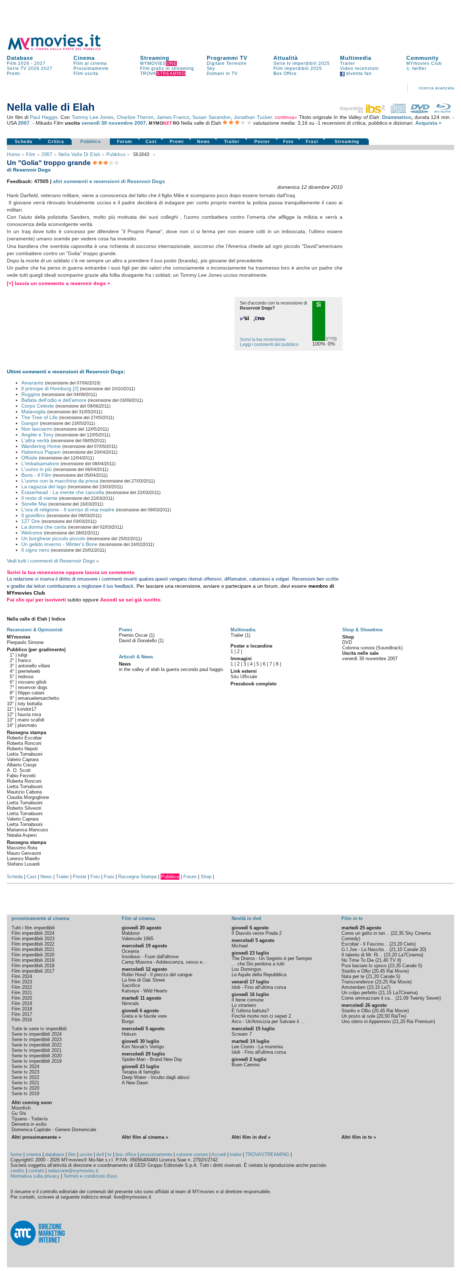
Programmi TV (227, 58)
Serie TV (17, 68)
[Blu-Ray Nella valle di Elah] (442, 111)
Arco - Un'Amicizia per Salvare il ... (268, 1021)
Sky (211, 68)
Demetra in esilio (29, 1124)
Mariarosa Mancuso (27, 829)
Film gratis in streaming (167, 68)
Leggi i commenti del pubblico (269, 344)
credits (17, 1170)
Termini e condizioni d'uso (90, 1176)
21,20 (373, 976)
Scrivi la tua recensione (263, 339)
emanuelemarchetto (38, 698)
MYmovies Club (424, 63)
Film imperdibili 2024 (33, 933)
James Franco (173, 117)
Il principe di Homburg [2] (50, 388)
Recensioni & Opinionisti (35, 629)
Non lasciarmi (36, 429)
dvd (100, 1154)
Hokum (129, 1034)
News (203, 141)
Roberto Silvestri (24, 808)
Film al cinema (90, 63)
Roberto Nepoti (22, 748)
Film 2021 (22, 992)
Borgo (128, 1021)
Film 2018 (22, 1009)
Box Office (285, 73)
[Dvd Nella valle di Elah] (420, 111)
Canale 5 (411, 965)
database (54, 1154)
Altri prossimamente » (36, 1137)
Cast (151, 141)
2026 (34, 68)
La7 (385, 987)
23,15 (374, 987)
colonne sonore (192, 1154)
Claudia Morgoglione (28, 797)
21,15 (385, 992)
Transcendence (357, 982)
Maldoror (131, 933)
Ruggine (30, 394)
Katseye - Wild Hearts (144, 991)
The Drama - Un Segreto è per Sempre (272, 958)
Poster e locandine (251, 646)
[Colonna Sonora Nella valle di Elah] (398, 111)
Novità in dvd (246, 918)
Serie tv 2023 (25, 1072)
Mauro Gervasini (24, 853)
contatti (36, 1170)
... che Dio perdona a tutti (258, 963)
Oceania (130, 951)
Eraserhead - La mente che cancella (62, 492)
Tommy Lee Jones (93, 117)
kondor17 (26, 709)
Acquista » (428, 123)
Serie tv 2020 (25, 1088)
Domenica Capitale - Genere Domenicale (54, 1129)
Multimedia (355, 58)
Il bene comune (248, 1000)
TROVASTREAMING (267, 1154)
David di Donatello (138, 640)
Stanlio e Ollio (356, 971)
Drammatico (396, 117)
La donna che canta (44, 527)
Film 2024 (22, 976)
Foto (288, 141)
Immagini (241, 658)
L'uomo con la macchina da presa (59, 481)
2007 (24, 123)
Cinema (84, 58)
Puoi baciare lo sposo (363, 965)
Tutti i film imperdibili (33, 927)
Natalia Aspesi (22, 835)
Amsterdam (353, 987)
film (31, 154)
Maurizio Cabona (24, 792)
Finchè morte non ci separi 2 (261, 1016)
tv (110, 1154)
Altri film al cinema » (145, 1137)
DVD (347, 642)
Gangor (30, 423)
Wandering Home (41, 446)
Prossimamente (91, 68)
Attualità (285, 58)
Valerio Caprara (23, 759)
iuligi (22, 655)
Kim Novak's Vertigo (143, 1046)
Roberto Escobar (24, 738)
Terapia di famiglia (141, 1072)
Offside (29, 458)
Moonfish (21, 1108)
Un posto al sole (358, 1016)
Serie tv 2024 (25, 1066)
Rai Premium (420, 1021)
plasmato (27, 725)
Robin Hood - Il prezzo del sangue (157, 974)
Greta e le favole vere (144, 1016)
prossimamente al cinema (40, 918)
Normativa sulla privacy (34, 1176)
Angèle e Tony (37, 434)
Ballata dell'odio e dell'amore (53, 400)
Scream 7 (242, 1034)
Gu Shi (19, 1113)
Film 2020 (22, 998)
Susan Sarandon (211, 117)
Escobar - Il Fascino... (364, 944)
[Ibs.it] (363, 111)
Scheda (23, 141)
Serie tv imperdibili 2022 (37, 1045)
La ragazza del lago (43, 486)
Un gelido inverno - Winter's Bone (59, 544)
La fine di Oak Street (143, 980)
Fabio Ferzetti (21, 775)
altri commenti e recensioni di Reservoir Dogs (109, 181)
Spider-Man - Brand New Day (152, 1059)
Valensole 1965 (137, 938)
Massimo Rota (22, 847)
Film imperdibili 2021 (33, 949)
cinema (33, 1154)
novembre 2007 (127, 123)
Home (13, 154)
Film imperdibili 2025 (297, 68)
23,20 (396, 944)
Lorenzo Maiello (23, 858)
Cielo (409, 944)
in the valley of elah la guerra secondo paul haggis (171, 669)
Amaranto (32, 383)
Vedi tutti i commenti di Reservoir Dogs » (53, 561)
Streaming (154, 58)
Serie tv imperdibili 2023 (37, 1039)
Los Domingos (246, 969)
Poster (262, 141)
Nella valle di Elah (79, 154)
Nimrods (130, 1003)
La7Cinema (410, 954)
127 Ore (30, 521)
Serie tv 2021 (25, 1082)
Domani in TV (222, 73)
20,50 (384, 1016)
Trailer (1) (240, 635)
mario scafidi (31, 720)
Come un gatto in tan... (365, 933)
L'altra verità (35, 440)
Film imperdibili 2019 (33, 960)
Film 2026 (18, 63)
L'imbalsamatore (40, 463)
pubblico (116, 154)
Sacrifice (131, 985)
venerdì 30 (94, 123)
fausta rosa (29, 714)
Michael (240, 945)
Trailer (347, 63)
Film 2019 (22, 1003)
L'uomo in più (36, 469)
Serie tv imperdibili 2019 (37, 1061)
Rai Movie (396, 971)
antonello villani (34, 665)
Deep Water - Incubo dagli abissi (155, 1077)
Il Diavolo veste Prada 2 (257, 933)
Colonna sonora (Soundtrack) (372, 647)
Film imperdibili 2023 (33, 938)
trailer (235, 1154)
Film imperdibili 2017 (33, 971)
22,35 (398, 933)
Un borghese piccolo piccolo (53, 538)
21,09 (402, 998)
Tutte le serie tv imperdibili (39, 1028)
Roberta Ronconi (24, 743)
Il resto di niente (39, 498)
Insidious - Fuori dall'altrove (150, 956)
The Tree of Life (39, 417)
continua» (286, 117)
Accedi (218, 1154)
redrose (25, 676)
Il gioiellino (33, 515)
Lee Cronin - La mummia (257, 1046)
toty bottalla (30, 703)
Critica (56, 141)
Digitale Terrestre (227, 63)
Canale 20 (414, 949)
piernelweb (29, 671)
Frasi (312, 141)
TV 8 (395, 960)
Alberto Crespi (21, 765)
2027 (40, 63)
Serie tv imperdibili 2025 (301, 63)
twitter (418, 68)
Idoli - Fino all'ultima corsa (259, 987)
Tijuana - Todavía (30, 1118)
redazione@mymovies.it (73, 1170)
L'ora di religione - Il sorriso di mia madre (68, 509)
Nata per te (352, 976)
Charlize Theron (135, 117)
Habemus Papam (41, 452)
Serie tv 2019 (25, 1093)
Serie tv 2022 (25, 1077)
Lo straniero (244, 1005)
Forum (124, 141)
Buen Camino (246, 1064)
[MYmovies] (61, 49)
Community (422, 58)
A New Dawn (135, 1082)
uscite (86, 1154)
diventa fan (358, 73)
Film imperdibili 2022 (33, 944)
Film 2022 (22, 987)
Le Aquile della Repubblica (259, 974)
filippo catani (31, 693)
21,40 (382, 960)
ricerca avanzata (436, 88)
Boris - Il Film (36, 475)
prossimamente (156, 1154)
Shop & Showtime (362, 629)
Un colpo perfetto (359, 992)
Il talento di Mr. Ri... (361, 954)
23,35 (395, 965)
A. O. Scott (19, 770)
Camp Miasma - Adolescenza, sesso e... (164, 962)
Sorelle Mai (34, 504)
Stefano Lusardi (23, 864)
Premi (13, 73)
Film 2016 (22, 1019)
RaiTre (398, 1016)
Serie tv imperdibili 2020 (37, 1055)
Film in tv (352, 918)
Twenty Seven (424, 998)
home (16, 1154)
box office (126, 1154)
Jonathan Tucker (253, 117)
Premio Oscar (134, 635)
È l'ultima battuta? (250, 1010)
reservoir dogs (33, 687)
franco (24, 660)
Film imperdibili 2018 (33, 965)
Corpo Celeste (37, 406)
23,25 (382, 982)
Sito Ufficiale (243, 676)
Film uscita (85, 73)
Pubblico (90, 141)
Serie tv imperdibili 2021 (37, 1050)
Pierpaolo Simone (25, 642)
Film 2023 (22, 982)
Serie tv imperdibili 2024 (37, 1034)
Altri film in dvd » (251, 1137)
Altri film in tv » (358, 1137)
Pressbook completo (253, 683)
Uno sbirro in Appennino (366, 1021)
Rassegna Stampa (137, 876)
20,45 (379, 971)
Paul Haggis (43, 117)
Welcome (31, 532)
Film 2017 (22, 1014)
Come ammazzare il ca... (367, 998)
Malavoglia (33, 411)
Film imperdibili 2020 (33, 954)
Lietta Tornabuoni (24, 754)
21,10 (396, 949)
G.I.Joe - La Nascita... (364, 949)
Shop (206, 876)
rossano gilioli (32, 682)
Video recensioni (359, 68)
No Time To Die (357, 960)
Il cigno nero (35, 550)
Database (20, 58)
